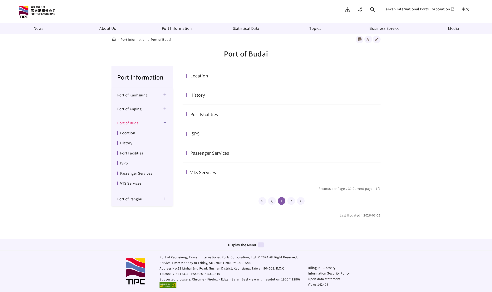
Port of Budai (128, 122)
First (262, 201)
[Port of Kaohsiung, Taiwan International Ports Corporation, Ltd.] (51, 12)
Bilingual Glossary (321, 268)
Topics (315, 28)
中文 (465, 8)
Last (301, 201)
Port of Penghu (129, 198)
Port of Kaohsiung (132, 94)
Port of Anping (129, 108)
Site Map (347, 9)
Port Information (177, 28)
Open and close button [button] (167, 95)
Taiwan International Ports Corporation (417, 8)
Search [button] (372, 9)
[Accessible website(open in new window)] (168, 285)
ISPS (124, 162)
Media (453, 28)
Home (113, 39)
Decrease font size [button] (368, 39)
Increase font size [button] (377, 39)
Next (291, 201)
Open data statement (324, 279)
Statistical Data (246, 28)
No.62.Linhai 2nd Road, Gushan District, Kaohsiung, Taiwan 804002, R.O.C (228, 268)
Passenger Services (136, 173)
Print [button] (359, 39)
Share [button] (360, 9)
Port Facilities (131, 152)
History (126, 142)
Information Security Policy (329, 273)
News (38, 28)
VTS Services (130, 183)
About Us (107, 28)
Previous (272, 201)
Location (127, 132)
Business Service (384, 28)
